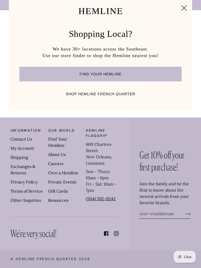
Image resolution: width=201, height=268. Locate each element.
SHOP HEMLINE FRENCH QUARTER (100, 94)
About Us (57, 154)
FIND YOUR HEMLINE (100, 74)
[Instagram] (116, 233)
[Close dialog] (184, 8)
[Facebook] (106, 233)
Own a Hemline (63, 172)
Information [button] (25, 130)
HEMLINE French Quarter (46, 259)
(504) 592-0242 (101, 198)
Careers (55, 163)
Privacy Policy (24, 182)
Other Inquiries (25, 200)
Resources (58, 200)
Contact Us (21, 139)
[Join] (184, 213)
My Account (22, 148)
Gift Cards (58, 191)
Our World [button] (61, 130)
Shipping (19, 157)
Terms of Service (26, 191)
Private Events (62, 182)
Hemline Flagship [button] (96, 133)
